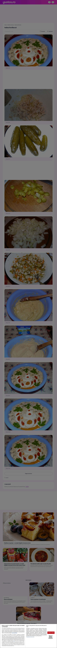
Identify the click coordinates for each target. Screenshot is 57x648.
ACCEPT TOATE (51, 632)
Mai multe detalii (14, 632)
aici (14, 641)
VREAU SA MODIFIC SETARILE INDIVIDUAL (50, 637)
